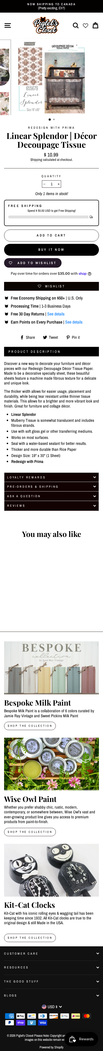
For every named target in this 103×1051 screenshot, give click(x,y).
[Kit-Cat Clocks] (51, 870)
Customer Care (21, 954)
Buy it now (51, 249)
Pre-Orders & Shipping (33, 487)
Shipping (36, 160)
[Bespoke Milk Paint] (51, 667)
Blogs (10, 995)
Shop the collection (30, 832)
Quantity (51, 176)
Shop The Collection (30, 726)
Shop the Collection (30, 938)
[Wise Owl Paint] (51, 764)
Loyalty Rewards (26, 477)
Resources (16, 967)
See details (55, 314)
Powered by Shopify (51, 1047)
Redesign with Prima (51, 128)
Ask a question (24, 496)
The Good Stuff (21, 981)
